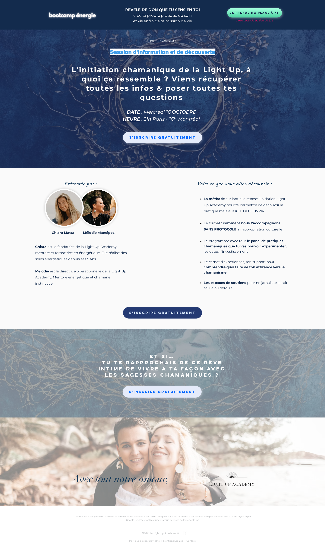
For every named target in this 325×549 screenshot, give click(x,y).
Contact (191, 540)
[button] (162, 137)
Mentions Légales (173, 540)
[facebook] (185, 533)
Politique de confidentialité (144, 540)
